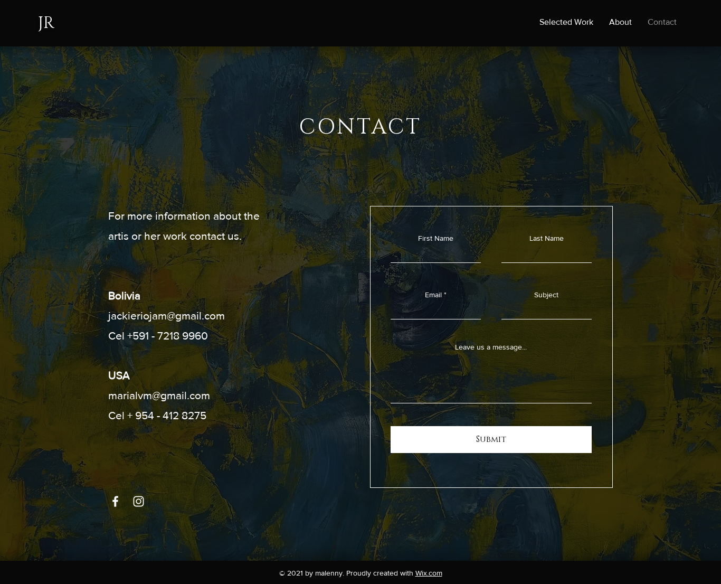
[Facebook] (115, 501)
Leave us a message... (491, 347)
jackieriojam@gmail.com (166, 315)
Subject (546, 294)
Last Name (546, 238)
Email (433, 294)
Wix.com (428, 573)
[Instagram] (138, 501)
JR (46, 23)
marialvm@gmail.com (159, 395)
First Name (435, 238)
